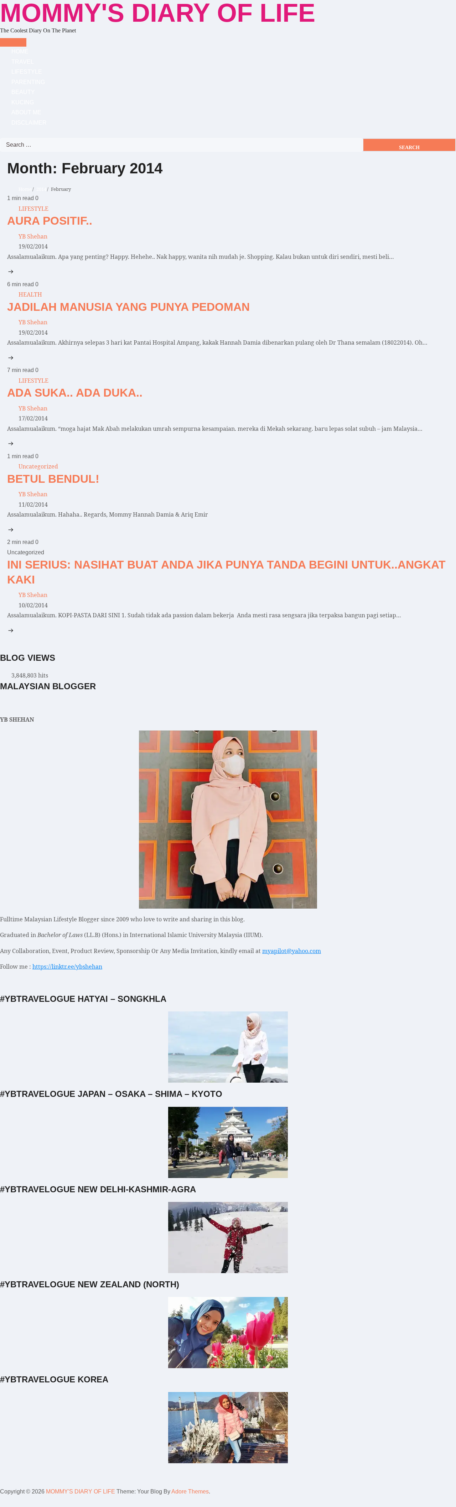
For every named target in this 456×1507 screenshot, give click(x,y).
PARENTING (28, 82)
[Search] (2, 133)
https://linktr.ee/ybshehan (67, 966)
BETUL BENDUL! (53, 478)
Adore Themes (190, 1491)
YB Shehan (33, 236)
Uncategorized (38, 466)
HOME (19, 51)
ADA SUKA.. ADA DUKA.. (74, 392)
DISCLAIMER (29, 123)
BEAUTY (23, 92)
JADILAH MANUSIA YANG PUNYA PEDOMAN (128, 306)
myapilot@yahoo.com (291, 951)
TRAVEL (22, 62)
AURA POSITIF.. (49, 220)
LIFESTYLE (26, 72)
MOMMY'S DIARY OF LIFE (80, 1491)
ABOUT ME (26, 112)
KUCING (22, 102)
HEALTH (30, 294)
